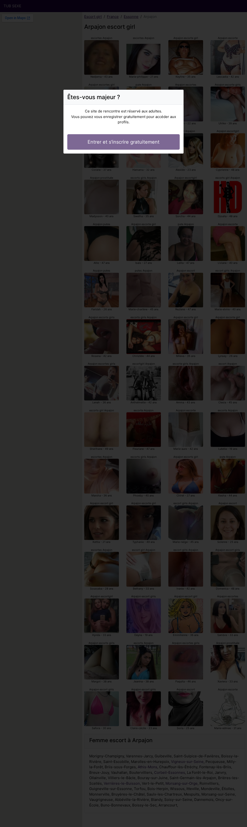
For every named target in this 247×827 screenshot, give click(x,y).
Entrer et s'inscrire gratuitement (123, 142)
